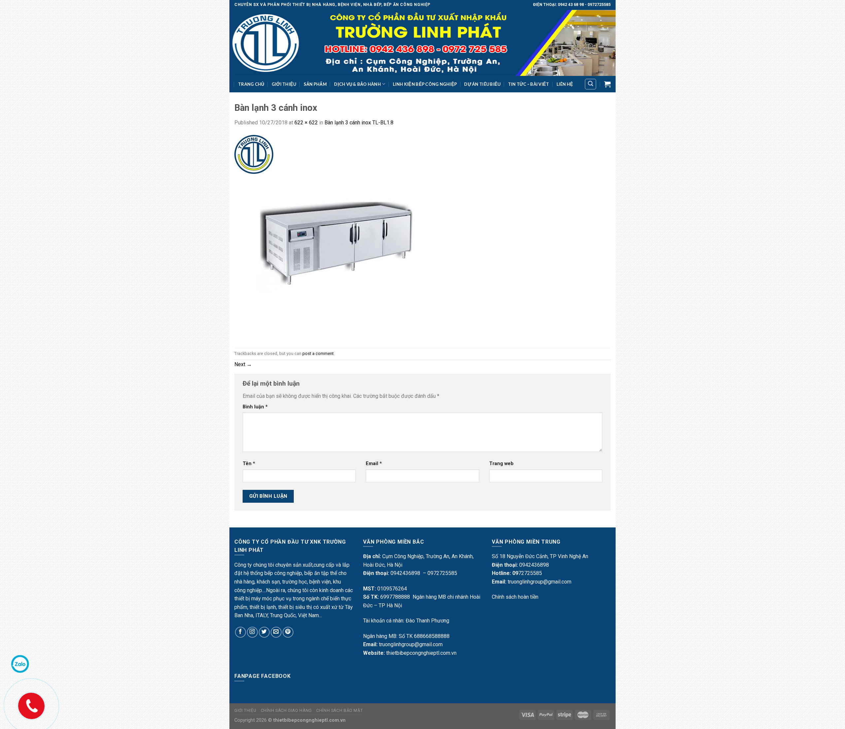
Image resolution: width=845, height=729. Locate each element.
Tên (249, 463)
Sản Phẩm (315, 84)
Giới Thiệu (284, 84)
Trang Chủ (251, 84)
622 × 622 (306, 122)
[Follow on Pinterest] (288, 632)
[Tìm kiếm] (590, 84)
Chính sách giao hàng (286, 710)
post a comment (318, 353)
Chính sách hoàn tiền (515, 597)
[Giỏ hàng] (607, 84)
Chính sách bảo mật (339, 710)
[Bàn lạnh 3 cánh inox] (337, 237)
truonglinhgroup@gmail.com (411, 644)
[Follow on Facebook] (240, 632)
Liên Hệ (565, 84)
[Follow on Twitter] (264, 632)
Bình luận (255, 407)
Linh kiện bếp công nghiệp (425, 84)
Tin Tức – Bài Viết (528, 84)
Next (243, 364)
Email (374, 463)
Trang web (501, 463)
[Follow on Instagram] (252, 632)
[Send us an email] (276, 632)
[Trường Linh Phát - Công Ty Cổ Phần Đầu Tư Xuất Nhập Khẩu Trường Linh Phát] (422, 43)
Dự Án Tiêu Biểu (482, 84)
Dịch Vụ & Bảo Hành (357, 84)
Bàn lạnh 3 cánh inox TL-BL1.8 (358, 122)
